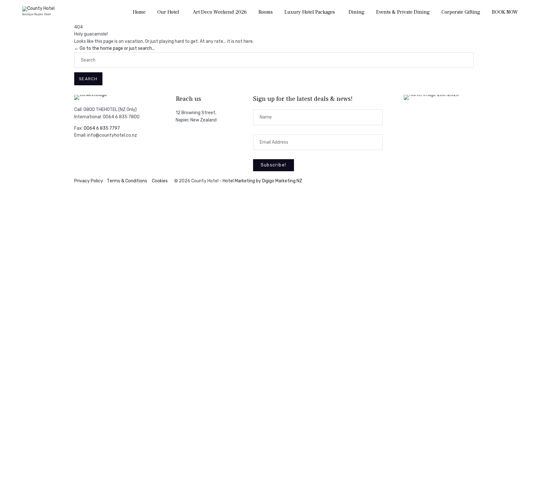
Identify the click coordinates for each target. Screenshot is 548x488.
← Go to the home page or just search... (114, 48)
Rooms (265, 12)
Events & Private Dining (403, 12)
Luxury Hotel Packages (309, 12)
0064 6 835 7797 (102, 128)
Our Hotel (168, 12)
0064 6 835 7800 (121, 117)
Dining (356, 12)
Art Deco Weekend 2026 (220, 12)
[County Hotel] (38, 8)
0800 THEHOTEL (100, 109)
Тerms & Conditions (127, 181)
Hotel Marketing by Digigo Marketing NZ (262, 181)
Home (139, 12)
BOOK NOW (505, 12)
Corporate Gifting (460, 12)
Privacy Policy (88, 181)
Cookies (160, 181)
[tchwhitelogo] (90, 94)
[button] (273, 165)
